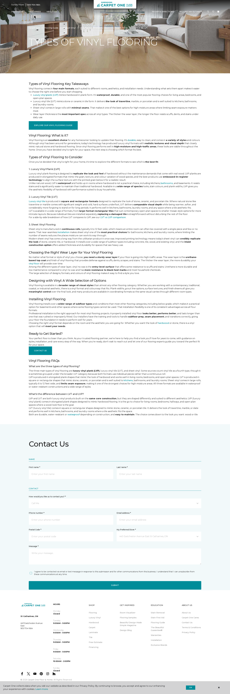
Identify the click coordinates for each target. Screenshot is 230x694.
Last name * (122, 467)
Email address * (124, 513)
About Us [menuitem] (186, 612)
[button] (208, 12)
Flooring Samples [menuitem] (128, 617)
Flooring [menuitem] (93, 612)
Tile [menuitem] (90, 637)
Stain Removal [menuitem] (158, 612)
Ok (190, 687)
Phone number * (36, 513)
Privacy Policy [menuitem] (188, 632)
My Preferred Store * (126, 530)
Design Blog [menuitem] (126, 630)
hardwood (163, 323)
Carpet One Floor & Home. (40, 680)
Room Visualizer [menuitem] (127, 612)
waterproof (73, 414)
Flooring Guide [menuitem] (158, 622)
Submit (115, 585)
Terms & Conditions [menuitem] (191, 627)
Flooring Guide (51, 28)
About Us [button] (51, 11)
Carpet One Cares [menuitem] (190, 617)
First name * (34, 467)
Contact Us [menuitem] (187, 622)
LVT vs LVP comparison (113, 217)
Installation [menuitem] (156, 640)
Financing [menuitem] (93, 647)
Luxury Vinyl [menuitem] (95, 617)
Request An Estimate (191, 11)
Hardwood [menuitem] (94, 622)
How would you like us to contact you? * (47, 497)
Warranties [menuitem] (156, 635)
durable (132, 140)
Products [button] (17, 11)
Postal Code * (35, 530)
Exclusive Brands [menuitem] (159, 645)
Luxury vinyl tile (37, 201)
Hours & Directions (163, 11)
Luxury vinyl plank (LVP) (45, 95)
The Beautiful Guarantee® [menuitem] (157, 628)
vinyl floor (34, 263)
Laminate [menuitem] (93, 632)
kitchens (128, 380)
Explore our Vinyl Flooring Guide (53, 125)
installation (63, 232)
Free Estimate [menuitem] (95, 642)
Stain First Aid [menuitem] (157, 617)
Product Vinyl (69, 28)
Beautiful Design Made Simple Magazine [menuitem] (131, 624)
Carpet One (34, 28)
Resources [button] (34, 11)
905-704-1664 (33, 5)
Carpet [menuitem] (92, 627)
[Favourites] (213, 12)
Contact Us (40, 350)
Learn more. (41, 689)
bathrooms (167, 183)
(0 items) (218, 12)
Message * (33, 546)
